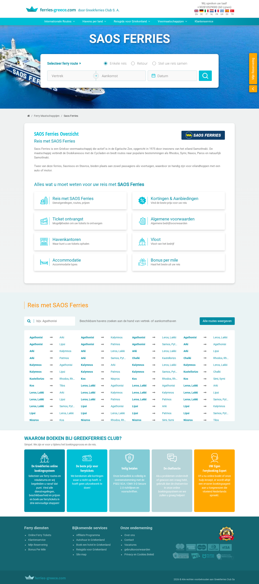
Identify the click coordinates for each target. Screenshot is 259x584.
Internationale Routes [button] (58, 21)
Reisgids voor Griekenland (91, 549)
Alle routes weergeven (217, 321)
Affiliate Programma (88, 535)
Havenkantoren (67, 239)
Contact (129, 540)
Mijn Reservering (38, 544)
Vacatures (130, 544)
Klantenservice (204, 21)
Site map (81, 554)
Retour (142, 63)
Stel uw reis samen (172, 63)
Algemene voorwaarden (173, 219)
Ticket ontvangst (68, 219)
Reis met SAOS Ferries (73, 198)
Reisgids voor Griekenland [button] (131, 21)
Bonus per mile (164, 260)
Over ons (129, 535)
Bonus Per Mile (37, 549)
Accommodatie (67, 260)
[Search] (205, 76)
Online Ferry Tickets (39, 535)
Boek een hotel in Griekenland (93, 544)
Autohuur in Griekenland (90, 540)
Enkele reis (118, 63)
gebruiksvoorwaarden (137, 549)
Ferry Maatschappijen (47, 116)
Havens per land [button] (93, 21)
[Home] (28, 116)
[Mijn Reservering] (253, 88)
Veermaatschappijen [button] (171, 21)
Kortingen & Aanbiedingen (174, 198)
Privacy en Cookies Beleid (139, 554)
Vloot (156, 239)
